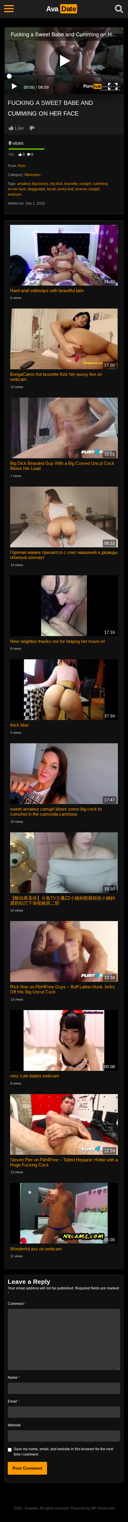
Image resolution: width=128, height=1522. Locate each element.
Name (14, 1377)
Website (14, 1425)
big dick (56, 184)
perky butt (65, 189)
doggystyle (36, 189)
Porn (22, 166)
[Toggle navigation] (9, 9)
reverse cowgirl (87, 189)
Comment (17, 1304)
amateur (23, 184)
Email (13, 1401)
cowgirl (85, 184)
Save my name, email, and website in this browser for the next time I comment (63, 1451)
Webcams (32, 175)
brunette (71, 184)
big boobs (40, 184)
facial (51, 189)
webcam (14, 194)
